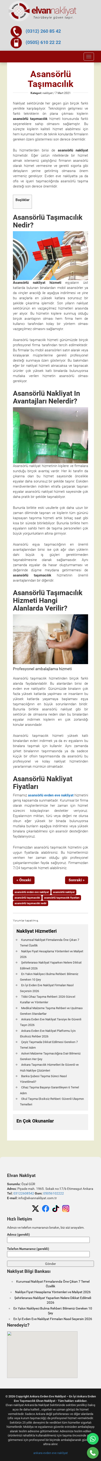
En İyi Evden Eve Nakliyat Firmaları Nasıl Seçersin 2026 (52, 1319)
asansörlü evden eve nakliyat (51, 795)
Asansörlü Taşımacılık (50, 79)
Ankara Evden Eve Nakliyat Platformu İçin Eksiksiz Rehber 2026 (48, 1033)
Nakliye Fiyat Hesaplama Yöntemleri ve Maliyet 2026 (53, 1292)
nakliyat (48, 93)
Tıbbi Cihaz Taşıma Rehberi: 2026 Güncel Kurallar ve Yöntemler (47, 999)
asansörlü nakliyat (64, 892)
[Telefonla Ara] (93, 1453)
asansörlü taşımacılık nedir (31, 903)
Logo (42, 11)
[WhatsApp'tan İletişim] (93, 1439)
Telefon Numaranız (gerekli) (28, 1249)
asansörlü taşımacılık (27, 897)
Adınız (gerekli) (18, 1234)
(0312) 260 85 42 (43, 31)
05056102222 (53, 1193)
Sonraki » (77, 880)
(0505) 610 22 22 (43, 42)
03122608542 (23, 1193)
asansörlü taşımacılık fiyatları (61, 897)
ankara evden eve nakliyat (50, 1453)
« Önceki (23, 880)
